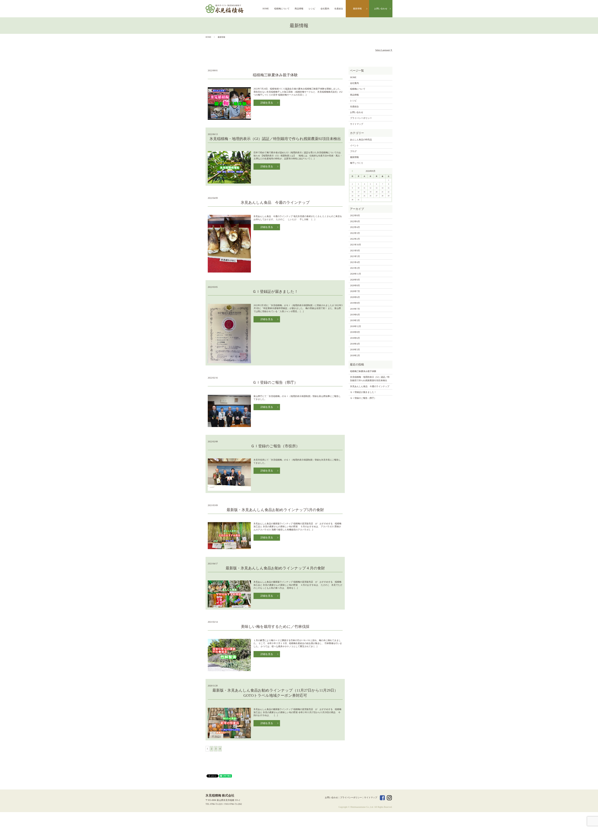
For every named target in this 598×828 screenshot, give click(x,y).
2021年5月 (355, 256)
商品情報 (299, 8)
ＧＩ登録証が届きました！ (275, 292)
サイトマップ (356, 124)
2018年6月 (355, 338)
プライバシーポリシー (361, 118)
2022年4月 (355, 227)
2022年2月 (355, 239)
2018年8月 (355, 332)
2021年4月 (355, 262)
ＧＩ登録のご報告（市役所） (275, 446)
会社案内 (324, 8)
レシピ (312, 8)
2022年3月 (355, 233)
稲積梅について (282, 8)
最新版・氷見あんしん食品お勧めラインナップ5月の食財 (275, 510)
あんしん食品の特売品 (361, 139)
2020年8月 (355, 285)
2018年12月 (355, 326)
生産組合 (338, 8)
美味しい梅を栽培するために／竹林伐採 (275, 627)
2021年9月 (355, 250)
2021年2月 (355, 268)
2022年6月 (355, 221)
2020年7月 (355, 291)
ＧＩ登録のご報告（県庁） (275, 382)
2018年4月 (355, 344)
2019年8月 (355, 303)
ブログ (353, 151)
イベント (354, 145)
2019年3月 (355, 320)
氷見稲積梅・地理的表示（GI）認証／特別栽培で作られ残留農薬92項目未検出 (275, 139)
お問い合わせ (380, 8)
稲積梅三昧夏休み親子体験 (275, 75)
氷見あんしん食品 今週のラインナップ (275, 202)
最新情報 (357, 8)
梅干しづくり (356, 163)
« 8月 (353, 171)
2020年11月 (355, 274)
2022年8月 (355, 215)
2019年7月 (355, 309)
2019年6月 (355, 315)
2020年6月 (355, 297)
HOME (266, 8)
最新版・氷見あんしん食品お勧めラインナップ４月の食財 (275, 568)
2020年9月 (355, 280)
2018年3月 (355, 349)
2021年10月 (355, 245)
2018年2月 (355, 355)
